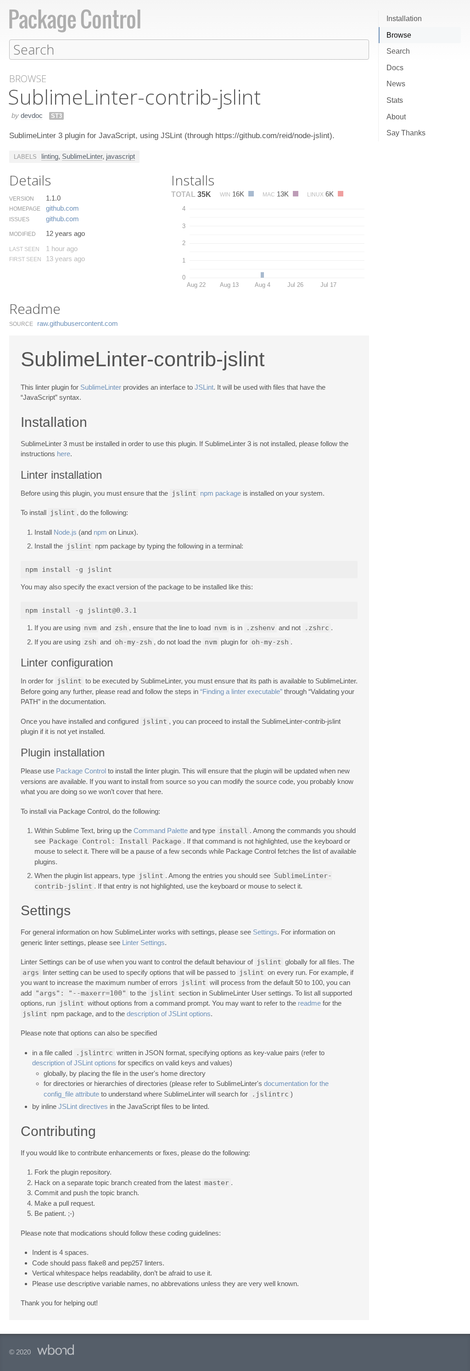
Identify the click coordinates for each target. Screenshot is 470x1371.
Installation (404, 18)
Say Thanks (405, 133)
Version (21, 199)
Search (398, 51)
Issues (19, 219)
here (63, 454)
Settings (265, 932)
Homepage (24, 209)
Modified (22, 234)
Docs (394, 68)
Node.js (65, 532)
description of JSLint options (169, 1014)
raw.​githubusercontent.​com (77, 323)
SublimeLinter (82, 156)
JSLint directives (83, 1106)
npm (100, 532)
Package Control (81, 771)
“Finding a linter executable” (241, 691)
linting (49, 156)
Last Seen (24, 249)
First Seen (25, 259)
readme (309, 1003)
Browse (398, 35)
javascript (120, 156)
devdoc (32, 115)
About (396, 117)
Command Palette (161, 830)
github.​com (62, 208)
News (395, 84)
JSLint (204, 387)
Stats (394, 100)
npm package (220, 493)
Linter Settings (143, 942)
